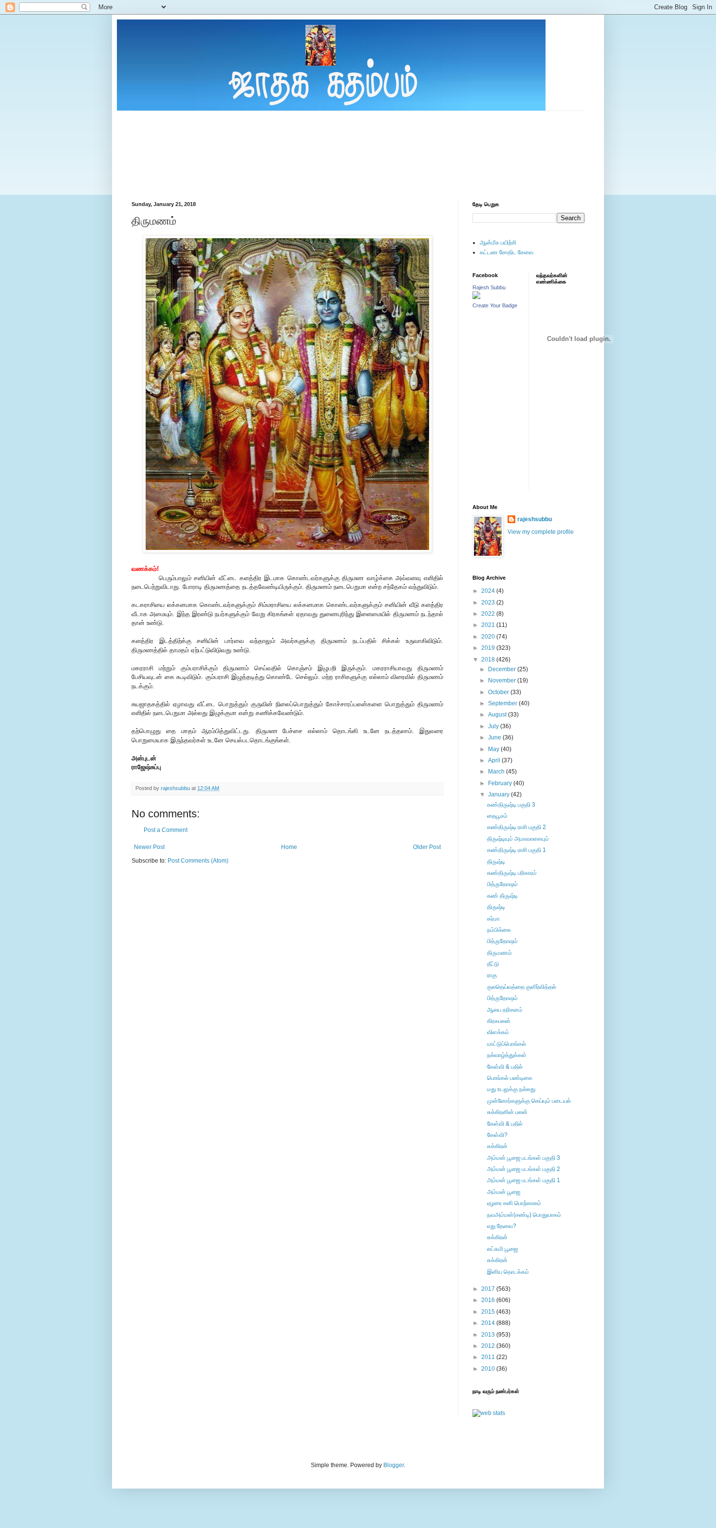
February (500, 783)
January (499, 794)
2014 (488, 1323)
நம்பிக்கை (499, 929)
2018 (488, 659)
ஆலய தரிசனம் (505, 1009)
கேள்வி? (497, 1135)
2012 (488, 1345)
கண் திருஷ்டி (502, 895)
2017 (488, 1288)
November (502, 680)
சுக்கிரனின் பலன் (507, 1112)
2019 (488, 647)
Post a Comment (166, 830)
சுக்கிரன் (497, 1146)
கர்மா (493, 918)
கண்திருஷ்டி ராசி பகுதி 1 (516, 850)
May (494, 749)
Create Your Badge (494, 305)
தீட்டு (493, 964)
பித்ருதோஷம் (502, 884)
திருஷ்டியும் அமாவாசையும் (518, 838)
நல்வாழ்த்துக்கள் (507, 1055)
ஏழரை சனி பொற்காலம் (514, 1203)
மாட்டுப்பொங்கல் (506, 1043)
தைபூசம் (497, 815)
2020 (488, 636)
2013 (488, 1334)
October (499, 692)
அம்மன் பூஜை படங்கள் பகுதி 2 (523, 1169)
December (502, 669)
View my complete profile (541, 531)
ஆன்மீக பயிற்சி (498, 242)
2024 (488, 590)
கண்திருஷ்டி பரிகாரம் (512, 872)
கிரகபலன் (498, 1021)
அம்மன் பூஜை (503, 1191)
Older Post (427, 847)
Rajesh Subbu (489, 287)
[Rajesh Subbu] (476, 297)
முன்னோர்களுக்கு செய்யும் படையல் (529, 1100)
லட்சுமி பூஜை (502, 1248)
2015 (488, 1311)
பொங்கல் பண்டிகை (509, 1078)
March (497, 771)
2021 (488, 625)
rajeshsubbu (176, 788)
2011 (488, 1357)
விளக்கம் (498, 1032)
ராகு (492, 975)
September (503, 703)
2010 (488, 1368)
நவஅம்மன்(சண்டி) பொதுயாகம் (524, 1214)
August (498, 714)
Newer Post (149, 847)
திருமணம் (499, 952)
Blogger (393, 1465)
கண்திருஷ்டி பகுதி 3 (511, 804)
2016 (488, 1300)
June (495, 737)
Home (289, 847)
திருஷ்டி (496, 861)
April (495, 760)
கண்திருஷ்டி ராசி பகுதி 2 (516, 827)
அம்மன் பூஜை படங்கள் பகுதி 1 (523, 1180)
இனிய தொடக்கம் (508, 1271)
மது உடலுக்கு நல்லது (511, 1089)
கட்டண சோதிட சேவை (506, 252)
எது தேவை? (501, 1226)
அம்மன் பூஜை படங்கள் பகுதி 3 (523, 1157)
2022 (488, 613)
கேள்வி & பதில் (505, 1066)
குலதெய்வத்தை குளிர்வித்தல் (521, 986)
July (494, 726)
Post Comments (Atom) (198, 860)
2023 (488, 602)
